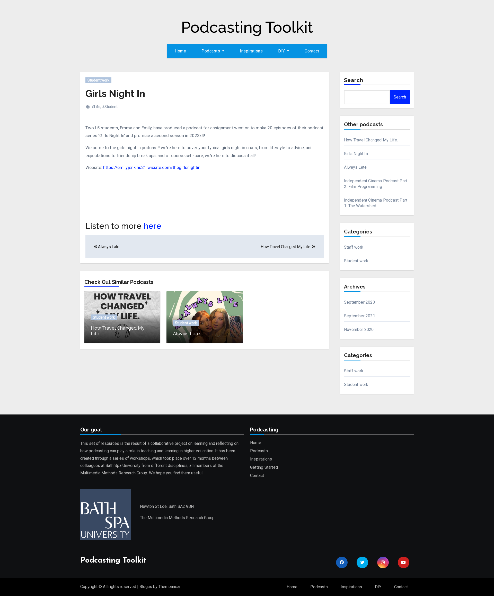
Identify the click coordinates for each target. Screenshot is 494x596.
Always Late (108, 246)
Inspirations (251, 51)
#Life (96, 107)
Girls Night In (115, 93)
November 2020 (359, 329)
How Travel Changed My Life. (286, 246)
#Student (110, 107)
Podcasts (259, 450)
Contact (312, 51)
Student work (98, 80)
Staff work (353, 247)
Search (354, 80)
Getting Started (264, 467)
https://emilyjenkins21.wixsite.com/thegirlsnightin (151, 167)
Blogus (145, 586)
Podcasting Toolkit (247, 27)
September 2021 (359, 315)
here (152, 226)
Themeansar (169, 586)
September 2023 (359, 302)
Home (180, 51)
